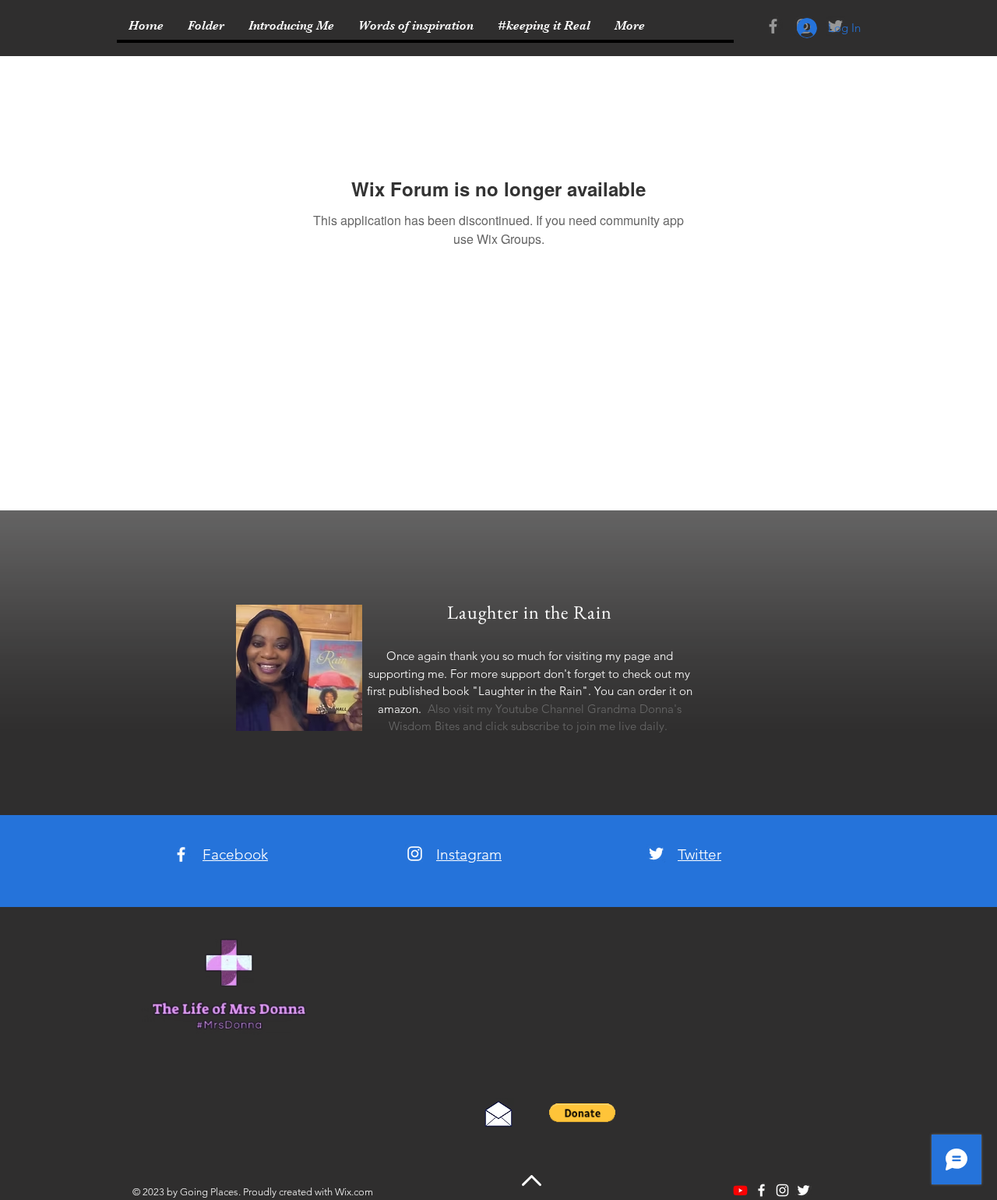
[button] (582, 1112)
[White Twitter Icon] (656, 853)
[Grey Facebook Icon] (773, 26)
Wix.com (354, 1192)
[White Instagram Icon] (415, 853)
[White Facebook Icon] (181, 854)
